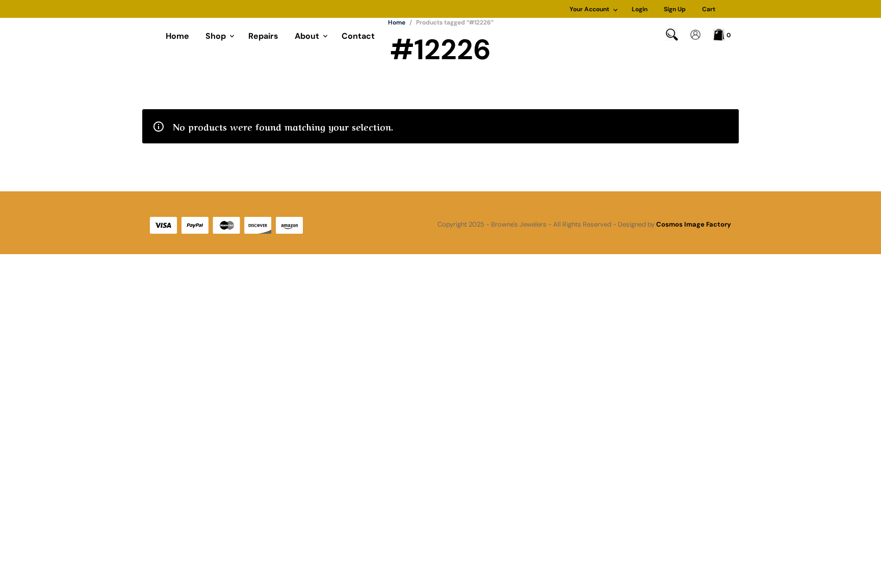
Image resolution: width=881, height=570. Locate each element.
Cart (708, 9)
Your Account (589, 9)
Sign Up (675, 9)
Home (177, 36)
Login (639, 9)
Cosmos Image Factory (693, 224)
